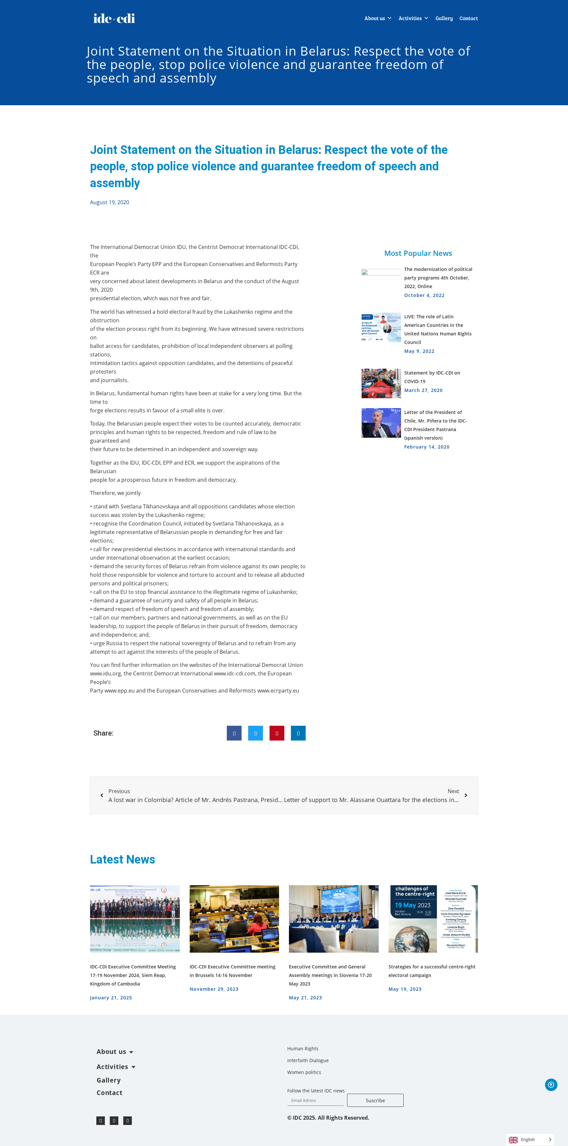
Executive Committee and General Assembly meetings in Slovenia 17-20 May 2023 (330, 975)
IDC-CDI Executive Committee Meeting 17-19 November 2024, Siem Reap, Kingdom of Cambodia (133, 975)
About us (375, 17)
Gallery (444, 17)
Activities (410, 17)
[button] (234, 733)
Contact (469, 17)
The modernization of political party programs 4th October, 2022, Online (438, 277)
